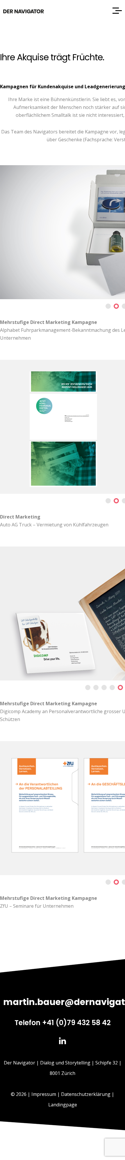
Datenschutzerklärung (85, 1094)
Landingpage (62, 1104)
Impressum (43, 1094)
